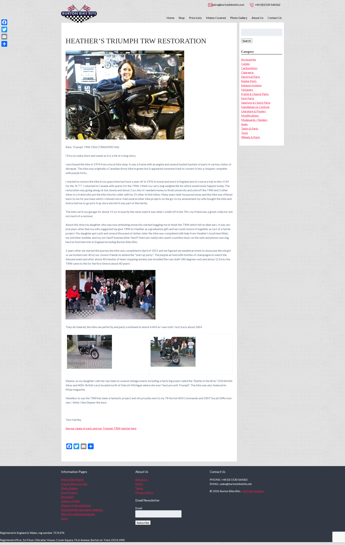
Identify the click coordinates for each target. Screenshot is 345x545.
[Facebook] (4, 22)
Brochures (67, 496)
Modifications (250, 115)
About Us (257, 17)
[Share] (4, 43)
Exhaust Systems (251, 85)
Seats (244, 124)
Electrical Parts (250, 76)
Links (64, 518)
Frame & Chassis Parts (255, 94)
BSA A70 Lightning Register (78, 514)
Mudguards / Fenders (254, 120)
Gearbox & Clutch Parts (255, 102)
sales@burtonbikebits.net (228, 4)
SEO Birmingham (253, 491)
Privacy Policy (144, 492)
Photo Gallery (238, 17)
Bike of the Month (72, 479)
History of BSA (70, 501)
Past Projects (69, 492)
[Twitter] (4, 29)
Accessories (248, 59)
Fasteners (247, 89)
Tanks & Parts (249, 128)
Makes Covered (216, 17)
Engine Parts (249, 81)
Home (170, 17)
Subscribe (143, 522)
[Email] (4, 36)
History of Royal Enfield (76, 505)
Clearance (247, 72)
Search (247, 40)
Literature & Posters (253, 111)
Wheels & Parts (250, 137)
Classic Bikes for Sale (74, 484)
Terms (139, 488)
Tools (244, 132)
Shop (182, 17)
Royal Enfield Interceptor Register (82, 509)
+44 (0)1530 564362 (267, 4)
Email (138, 508)
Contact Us (275, 17)
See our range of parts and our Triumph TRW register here (101, 428)
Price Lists (195, 17)
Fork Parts (247, 98)
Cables (245, 63)
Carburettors (249, 68)
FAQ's (139, 484)
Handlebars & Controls (255, 107)
